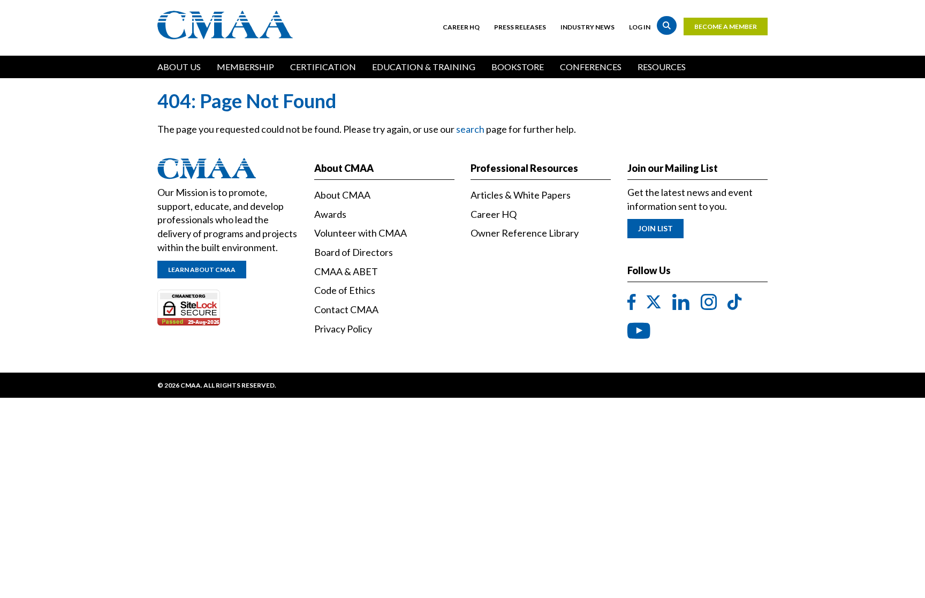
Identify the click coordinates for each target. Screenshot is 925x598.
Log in (639, 27)
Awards (330, 214)
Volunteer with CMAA (360, 233)
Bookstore (517, 67)
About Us (179, 67)
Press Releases (520, 27)
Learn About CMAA (202, 270)
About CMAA (342, 195)
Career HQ (461, 27)
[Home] (227, 25)
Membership (245, 67)
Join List (655, 228)
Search (667, 25)
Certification (323, 67)
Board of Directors (353, 252)
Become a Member (725, 26)
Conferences (590, 67)
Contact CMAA (346, 309)
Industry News (587, 27)
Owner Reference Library (525, 233)
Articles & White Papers (521, 195)
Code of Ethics (344, 290)
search (470, 129)
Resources (662, 67)
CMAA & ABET (346, 271)
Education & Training (423, 67)
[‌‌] (631, 302)
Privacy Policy (343, 329)
